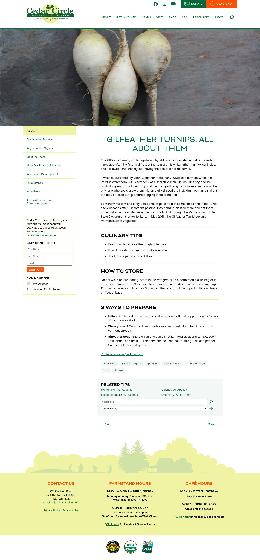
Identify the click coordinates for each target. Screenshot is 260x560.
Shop (172, 17)
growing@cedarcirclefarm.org (61, 502)
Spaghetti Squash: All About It (119, 395)
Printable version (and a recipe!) (122, 354)
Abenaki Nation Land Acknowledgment (39, 201)
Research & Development (42, 174)
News (219, 17)
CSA (184, 17)
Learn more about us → (42, 235)
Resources (201, 17)
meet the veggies (196, 363)
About (106, 17)
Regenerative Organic (40, 148)
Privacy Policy (52, 510)
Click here (112, 524)
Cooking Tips (109, 363)
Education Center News (45, 289)
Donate (197, 4)
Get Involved (126, 17)
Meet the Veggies (131, 363)
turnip (106, 370)
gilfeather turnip (172, 363)
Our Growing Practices (40, 139)
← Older (106, 424)
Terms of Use (71, 510)
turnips (119, 370)
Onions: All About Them (176, 395)
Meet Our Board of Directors (44, 165)
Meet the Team (36, 157)
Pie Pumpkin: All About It (116, 389)
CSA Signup (224, 4)
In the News (34, 191)
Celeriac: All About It (174, 389)
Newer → (213, 424)
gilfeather (152, 363)
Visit (159, 17)
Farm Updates (39, 283)
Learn (146, 17)
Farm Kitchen (35, 183)
